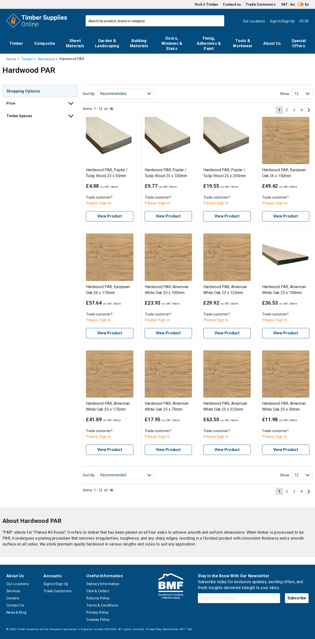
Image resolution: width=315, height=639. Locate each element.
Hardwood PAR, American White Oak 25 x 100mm (167, 289)
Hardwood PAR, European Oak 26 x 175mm (108, 289)
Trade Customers (261, 4)
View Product (109, 216)
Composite (44, 43)
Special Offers (299, 43)
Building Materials (139, 43)
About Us (272, 43)
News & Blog (16, 612)
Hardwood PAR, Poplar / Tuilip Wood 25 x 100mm (166, 173)
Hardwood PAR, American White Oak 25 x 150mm (284, 289)
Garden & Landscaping (107, 43)
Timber (16, 43)
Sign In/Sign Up (56, 584)
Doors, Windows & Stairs (171, 43)
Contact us (232, 4)
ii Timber (210, 4)
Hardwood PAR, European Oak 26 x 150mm (284, 173)
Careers (12, 598)
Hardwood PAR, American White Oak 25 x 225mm (225, 406)
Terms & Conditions (102, 605)
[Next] (309, 110)
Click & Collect (97, 591)
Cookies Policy (98, 620)
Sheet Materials (75, 43)
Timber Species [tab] (19, 116)
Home (11, 59)
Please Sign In (98, 203)
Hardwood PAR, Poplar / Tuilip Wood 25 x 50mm (107, 173)
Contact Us (15, 605)
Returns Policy (98, 598)
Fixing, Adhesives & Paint (209, 43)
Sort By (88, 94)
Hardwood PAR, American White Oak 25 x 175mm (108, 406)
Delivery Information (102, 584)
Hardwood (46, 59)
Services (13, 591)
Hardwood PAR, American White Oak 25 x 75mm (167, 406)
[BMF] (170, 587)
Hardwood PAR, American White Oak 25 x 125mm (225, 289)
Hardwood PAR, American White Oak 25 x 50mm (284, 406)
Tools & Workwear (242, 43)
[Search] (219, 21)
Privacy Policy (97, 612)
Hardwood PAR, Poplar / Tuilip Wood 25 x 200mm (224, 173)
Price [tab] (10, 103)
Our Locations (17, 584)
